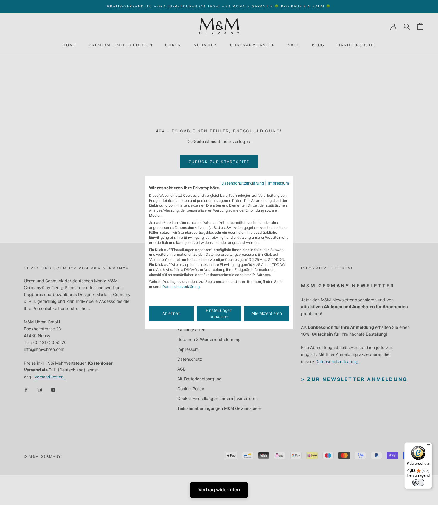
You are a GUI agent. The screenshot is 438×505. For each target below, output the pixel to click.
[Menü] (428, 446)
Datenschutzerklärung (242, 183)
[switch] (418, 482)
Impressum (278, 183)
